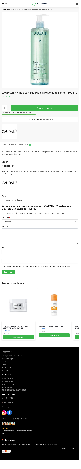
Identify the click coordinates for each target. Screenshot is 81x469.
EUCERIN (42, 329)
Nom (4, 247)
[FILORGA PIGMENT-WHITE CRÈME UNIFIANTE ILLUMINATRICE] (18, 305)
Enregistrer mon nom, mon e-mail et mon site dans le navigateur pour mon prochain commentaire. (37, 266)
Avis (26, 144)
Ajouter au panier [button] (18, 337)
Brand (21, 144)
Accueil (4, 9)
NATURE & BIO (7, 387)
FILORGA (6, 331)
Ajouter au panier (44, 108)
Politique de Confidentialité (12, 356)
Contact (4, 364)
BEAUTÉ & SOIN (8, 378)
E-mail (4, 257)
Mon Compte (6, 367)
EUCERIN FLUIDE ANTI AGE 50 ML (51, 326)
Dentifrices (10, 9)
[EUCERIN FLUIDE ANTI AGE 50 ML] (54, 305)
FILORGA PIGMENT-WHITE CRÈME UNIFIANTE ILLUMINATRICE (15, 327)
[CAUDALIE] (9, 132)
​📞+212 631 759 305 (9, 398)
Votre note (6, 217)
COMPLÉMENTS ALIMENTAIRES (14, 390)
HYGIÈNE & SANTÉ (9, 381)
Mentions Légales (8, 359)
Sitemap (5, 370)
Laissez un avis (9, 440)
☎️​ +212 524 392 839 (9, 402)
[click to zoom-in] (40, 50)
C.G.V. (4, 362)
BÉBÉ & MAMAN (8, 384)
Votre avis (6, 227)
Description (12, 144)
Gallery (4, 144)
